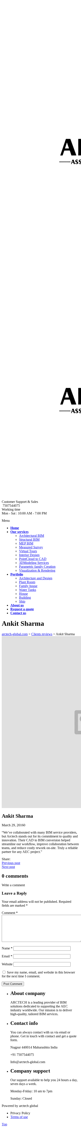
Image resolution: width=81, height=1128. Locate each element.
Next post (8, 867)
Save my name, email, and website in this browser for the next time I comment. (38, 974)
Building (25, 597)
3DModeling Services (34, 563)
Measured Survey (31, 547)
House (23, 593)
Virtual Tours (28, 551)
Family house (28, 586)
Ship (22, 601)
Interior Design (29, 555)
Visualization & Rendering (37, 570)
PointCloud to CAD (32, 559)
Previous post (11, 863)
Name (7, 948)
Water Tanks (27, 590)
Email (7, 956)
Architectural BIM (31, 535)
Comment (10, 913)
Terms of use (19, 1117)
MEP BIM (26, 543)
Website (7, 964)
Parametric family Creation (37, 566)
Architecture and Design (35, 578)
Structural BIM (29, 539)
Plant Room (27, 582)
